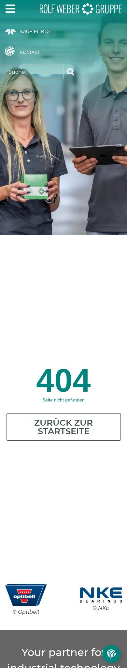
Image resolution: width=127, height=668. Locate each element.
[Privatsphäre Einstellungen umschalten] (111, 654)
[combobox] (34, 72)
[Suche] (71, 72)
